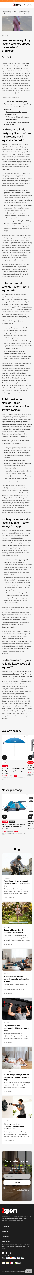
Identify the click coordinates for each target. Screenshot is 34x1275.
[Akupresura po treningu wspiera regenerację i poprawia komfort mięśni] (17, 1071)
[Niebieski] (3, 762)
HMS (28, 826)
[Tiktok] (10, 1253)
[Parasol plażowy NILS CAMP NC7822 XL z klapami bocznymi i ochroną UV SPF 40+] (14, 747)
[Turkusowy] (6, 762)
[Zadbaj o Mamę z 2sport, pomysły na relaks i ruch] (17, 925)
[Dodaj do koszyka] (30, 757)
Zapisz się (17, 1182)
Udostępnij (8, 57)
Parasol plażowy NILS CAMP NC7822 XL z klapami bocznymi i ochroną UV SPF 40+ (13, 770)
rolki (24, 269)
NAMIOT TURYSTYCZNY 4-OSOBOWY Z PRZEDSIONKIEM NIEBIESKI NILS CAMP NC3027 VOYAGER (14, 826)
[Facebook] (3, 1253)
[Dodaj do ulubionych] (25, 737)
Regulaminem (20, 1190)
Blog (15, 11)
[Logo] (17, 4)
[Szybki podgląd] (4, 757)
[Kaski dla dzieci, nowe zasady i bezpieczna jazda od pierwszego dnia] (17, 877)
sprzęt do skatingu (16, 538)
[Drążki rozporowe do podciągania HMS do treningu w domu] (17, 1022)
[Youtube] (7, 1253)
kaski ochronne (8, 648)
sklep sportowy (27, 307)
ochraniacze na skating (21, 648)
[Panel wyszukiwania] (24, 5)
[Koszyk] (31, 5)
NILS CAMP (5, 773)
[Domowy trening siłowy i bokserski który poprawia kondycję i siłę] (17, 1120)
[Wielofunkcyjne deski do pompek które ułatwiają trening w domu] (17, 973)
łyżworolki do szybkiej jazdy (10, 674)
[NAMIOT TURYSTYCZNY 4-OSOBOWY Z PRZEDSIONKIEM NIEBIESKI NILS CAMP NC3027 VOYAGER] (14, 806)
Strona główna (7, 11)
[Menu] (3, 5)
